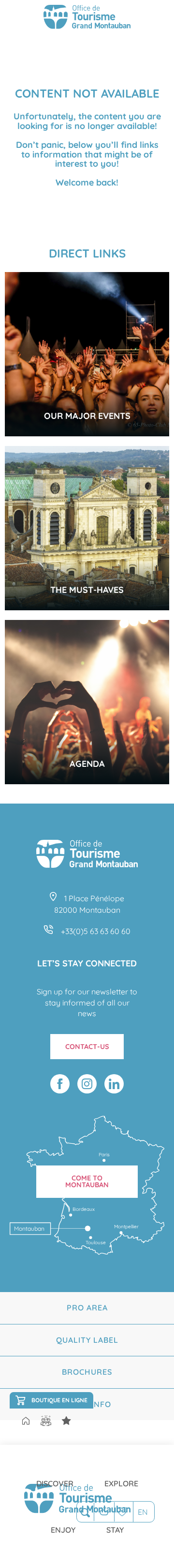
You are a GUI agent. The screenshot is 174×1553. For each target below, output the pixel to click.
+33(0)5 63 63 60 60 (95, 931)
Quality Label (87, 1340)
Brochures (87, 1372)
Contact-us (87, 1046)
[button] (85, 1512)
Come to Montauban (87, 1181)
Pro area (87, 1307)
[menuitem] (55, 1475)
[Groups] (46, 1420)
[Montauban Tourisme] (87, 18)
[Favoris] (123, 1511)
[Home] (25, 1421)
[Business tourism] (66, 1420)
